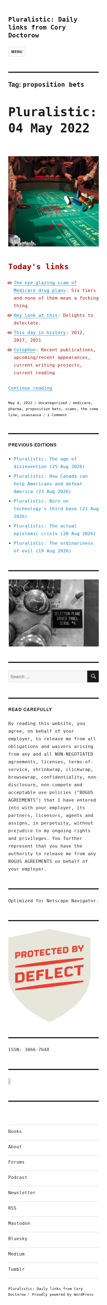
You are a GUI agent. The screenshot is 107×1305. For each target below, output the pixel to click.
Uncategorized (52, 403)
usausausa (31, 415)
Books (15, 1131)
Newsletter (22, 1192)
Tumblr (16, 1269)
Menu (16, 51)
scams (70, 409)
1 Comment (57, 415)
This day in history (40, 332)
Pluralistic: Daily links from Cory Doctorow (42, 27)
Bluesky (17, 1238)
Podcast (17, 1177)
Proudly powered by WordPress (63, 1294)
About (15, 1146)
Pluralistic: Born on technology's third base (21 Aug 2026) (56, 508)
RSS (12, 1208)
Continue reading (30, 388)
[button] (53, 613)
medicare (82, 403)
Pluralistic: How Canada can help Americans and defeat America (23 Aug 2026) (51, 484)
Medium (16, 1254)
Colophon (25, 349)
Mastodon (19, 1223)
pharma (14, 409)
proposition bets (43, 409)
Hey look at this (36, 315)
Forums (16, 1162)
